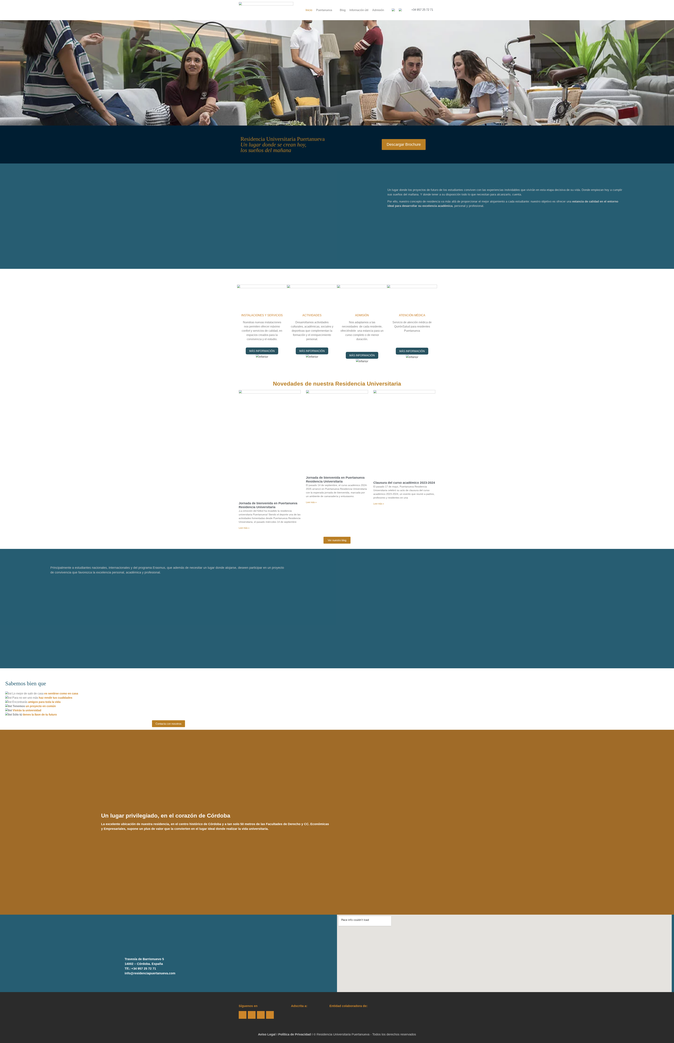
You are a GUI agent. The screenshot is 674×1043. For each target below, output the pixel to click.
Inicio (309, 10)
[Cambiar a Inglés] (400, 10)
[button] (521, 822)
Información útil (358, 10)
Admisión (378, 10)
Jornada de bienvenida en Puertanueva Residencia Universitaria (268, 505)
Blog (343, 10)
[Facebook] (242, 1015)
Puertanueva (324, 10)
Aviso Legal (267, 1034)
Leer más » (244, 528)
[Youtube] (261, 1015)
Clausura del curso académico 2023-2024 (404, 482)
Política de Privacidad (294, 1034)
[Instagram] (252, 1015)
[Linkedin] (270, 1015)
